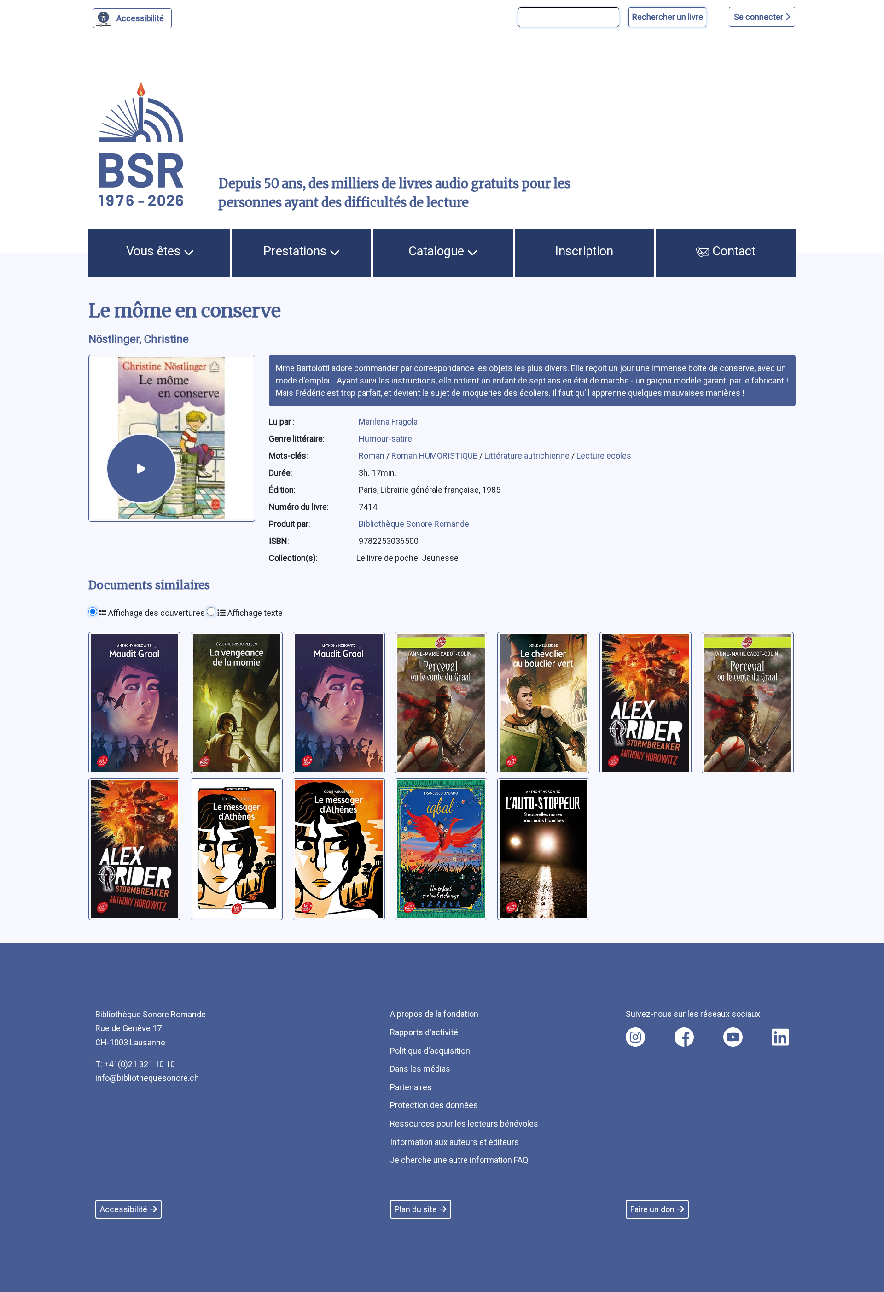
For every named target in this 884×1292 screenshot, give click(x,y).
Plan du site (416, 1209)
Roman (372, 455)
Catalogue (437, 251)
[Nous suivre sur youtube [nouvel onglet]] (733, 1037)
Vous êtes (155, 251)
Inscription (584, 251)
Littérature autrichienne (527, 455)
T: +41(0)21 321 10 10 (135, 1064)
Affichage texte (254, 613)
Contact (732, 251)
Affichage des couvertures (155, 613)
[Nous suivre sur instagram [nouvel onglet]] (635, 1037)
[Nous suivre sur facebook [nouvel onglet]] (684, 1037)
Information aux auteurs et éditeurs (454, 1142)
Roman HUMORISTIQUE (435, 455)
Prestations (296, 251)
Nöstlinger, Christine (138, 339)
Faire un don (652, 1209)
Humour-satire (385, 438)
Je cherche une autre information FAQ (459, 1160)
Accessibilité (140, 18)
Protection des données (434, 1105)
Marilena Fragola (388, 421)
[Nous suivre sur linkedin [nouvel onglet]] (780, 1037)
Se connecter (759, 17)
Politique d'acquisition (430, 1051)
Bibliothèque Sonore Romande (414, 524)
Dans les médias (420, 1069)
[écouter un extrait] (141, 468)
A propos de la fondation (434, 1014)
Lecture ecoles (603, 455)
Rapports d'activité (424, 1032)
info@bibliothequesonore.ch (147, 1078)
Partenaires (411, 1087)
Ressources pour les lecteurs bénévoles (464, 1123)
